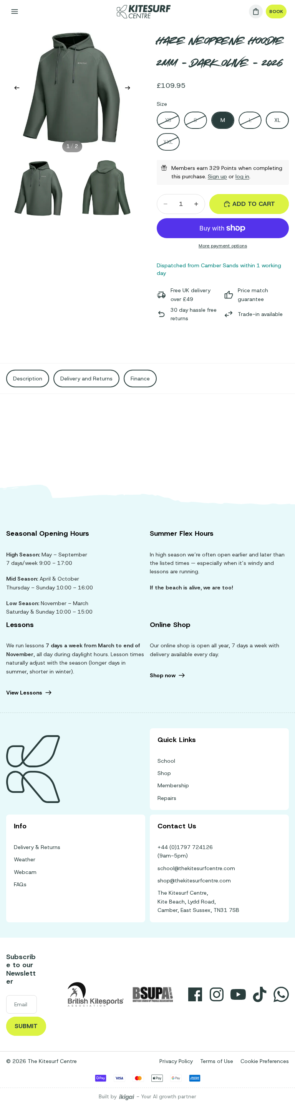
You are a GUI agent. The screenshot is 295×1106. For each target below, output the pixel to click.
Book (276, 11)
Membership (173, 785)
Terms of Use (216, 1061)
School (166, 760)
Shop (164, 773)
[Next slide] (129, 89)
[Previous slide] (14, 89)
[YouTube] (238, 994)
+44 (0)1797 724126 (185, 847)
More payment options (223, 246)
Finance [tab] (140, 378)
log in (242, 176)
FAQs (20, 884)
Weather (24, 859)
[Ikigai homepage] (126, 1097)
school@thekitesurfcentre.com (196, 868)
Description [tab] (27, 378)
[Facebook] (195, 994)
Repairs (166, 798)
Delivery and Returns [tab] (86, 378)
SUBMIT (26, 1026)
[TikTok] (259, 994)
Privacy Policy (176, 1061)
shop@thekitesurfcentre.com (194, 880)
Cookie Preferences (264, 1061)
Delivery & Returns (37, 847)
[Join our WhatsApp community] (281, 994)
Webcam (25, 872)
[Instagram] (216, 994)
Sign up (217, 176)
